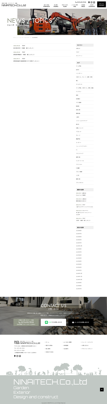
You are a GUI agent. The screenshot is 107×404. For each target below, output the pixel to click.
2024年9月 (78, 282)
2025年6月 (78, 255)
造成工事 (78, 109)
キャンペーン (79, 55)
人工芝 (77, 175)
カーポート (78, 142)
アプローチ (78, 131)
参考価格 (83, 5)
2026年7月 (78, 233)
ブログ (77, 52)
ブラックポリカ (79, 182)
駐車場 (77, 106)
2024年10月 (79, 279)
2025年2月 (78, 267)
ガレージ (78, 135)
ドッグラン (78, 91)
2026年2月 (78, 239)
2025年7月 (78, 252)
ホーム (15, 37)
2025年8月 (78, 249)
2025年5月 (78, 258)
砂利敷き (78, 99)
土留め (77, 117)
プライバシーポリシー (87, 348)
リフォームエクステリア (81, 120)
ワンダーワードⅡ (80, 160)
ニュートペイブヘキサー (81, 146)
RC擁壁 (77, 168)
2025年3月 (78, 264)
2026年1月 (78, 242)
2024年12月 (79, 273)
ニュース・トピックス (24, 37)
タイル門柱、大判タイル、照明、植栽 (84, 88)
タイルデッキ (79, 84)
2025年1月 (78, 270)
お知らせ (78, 48)
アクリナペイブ (79, 153)
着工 (77, 80)
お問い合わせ (85, 345)
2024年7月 (78, 288)
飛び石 (77, 124)
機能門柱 (78, 139)
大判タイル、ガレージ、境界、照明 (84, 77)
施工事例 (56, 5)
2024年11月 (79, 276)
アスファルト (79, 164)
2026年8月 (78, 230)
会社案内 (92, 5)
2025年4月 (78, 261)
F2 (76, 150)
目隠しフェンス (79, 128)
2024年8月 (78, 285)
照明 (77, 95)
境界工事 (78, 157)
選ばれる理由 (46, 5)
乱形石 (77, 69)
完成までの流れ (65, 5)
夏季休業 (78, 113)
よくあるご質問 (75, 5)
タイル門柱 (78, 66)
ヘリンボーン (79, 73)
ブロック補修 (79, 171)
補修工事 (78, 179)
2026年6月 (78, 236)
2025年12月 (79, 246)
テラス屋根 (78, 102)
